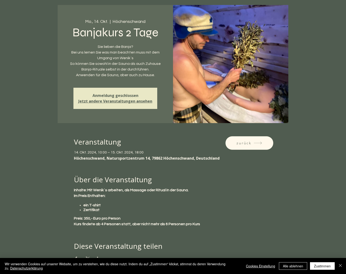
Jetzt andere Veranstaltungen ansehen (115, 101)
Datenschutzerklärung (26, 268)
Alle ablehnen (293, 266)
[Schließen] (340, 266)
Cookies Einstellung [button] (260, 266)
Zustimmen (322, 266)
